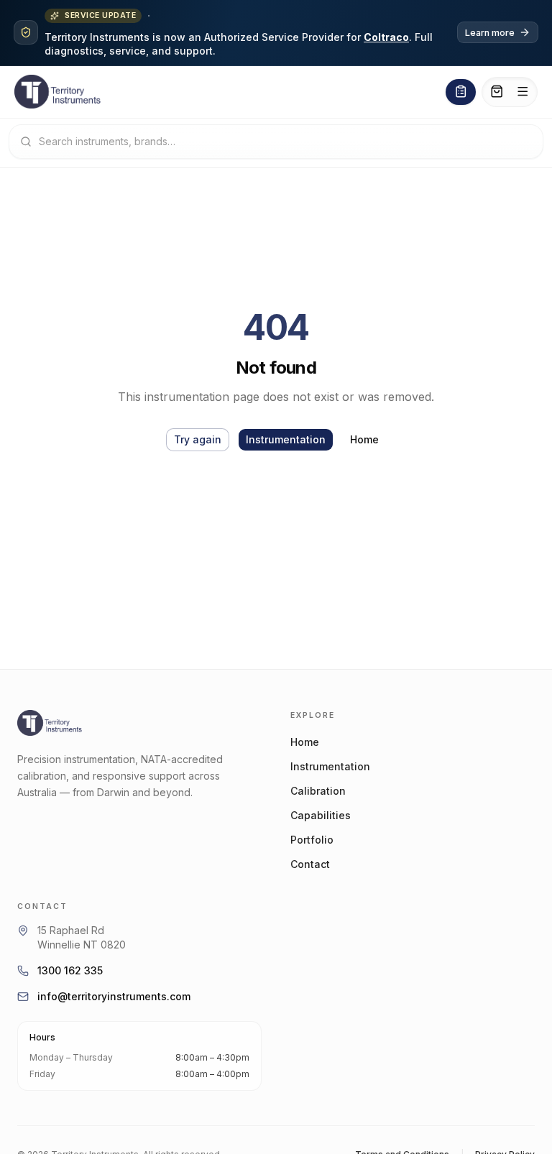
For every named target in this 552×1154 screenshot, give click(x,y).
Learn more (490, 32)
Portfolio (312, 840)
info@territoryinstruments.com (113, 996)
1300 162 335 (70, 970)
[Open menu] (522, 92)
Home (364, 439)
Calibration (318, 791)
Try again (197, 439)
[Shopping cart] (497, 92)
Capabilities (320, 815)
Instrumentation (286, 439)
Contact (310, 864)
